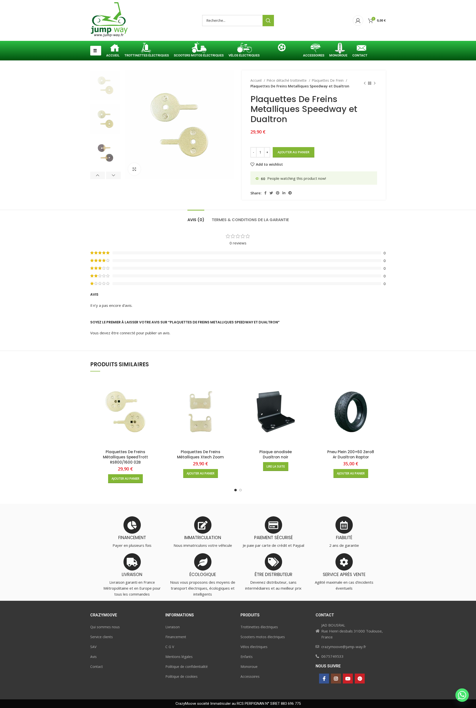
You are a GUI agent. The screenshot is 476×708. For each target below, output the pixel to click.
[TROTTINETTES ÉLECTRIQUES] (146, 48)
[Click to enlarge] (134, 169)
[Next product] (374, 83)
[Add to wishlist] (156, 395)
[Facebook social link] (265, 193)
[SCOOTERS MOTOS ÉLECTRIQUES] (199, 48)
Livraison (172, 627)
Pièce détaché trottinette (287, 80)
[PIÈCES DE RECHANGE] (281, 48)
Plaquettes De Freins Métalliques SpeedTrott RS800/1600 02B (125, 457)
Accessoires (250, 676)
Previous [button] (97, 175)
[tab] (195, 217)
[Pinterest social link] (277, 193)
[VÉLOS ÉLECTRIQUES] (244, 48)
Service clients (101, 636)
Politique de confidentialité (186, 666)
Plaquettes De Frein (328, 80)
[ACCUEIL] (112, 48)
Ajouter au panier (293, 152)
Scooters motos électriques (262, 636)
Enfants (246, 656)
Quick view (156, 384)
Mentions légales (179, 656)
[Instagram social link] (336, 678)
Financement (175, 636)
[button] (95, 50)
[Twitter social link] (271, 193)
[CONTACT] (359, 48)
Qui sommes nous (105, 627)
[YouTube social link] (348, 678)
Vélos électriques (254, 646)
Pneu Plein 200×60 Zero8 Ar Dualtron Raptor (350, 454)
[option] (105, 85)
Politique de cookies (181, 676)
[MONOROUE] (338, 48)
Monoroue (249, 666)
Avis (93, 656)
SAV (93, 646)
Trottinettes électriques (259, 627)
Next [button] (113, 175)
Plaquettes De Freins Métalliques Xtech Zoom (200, 454)
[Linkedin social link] (284, 193)
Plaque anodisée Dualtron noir (275, 454)
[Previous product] (364, 83)
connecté (127, 332)
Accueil (256, 80)
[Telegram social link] (290, 193)
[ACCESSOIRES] (313, 48)
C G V (169, 646)
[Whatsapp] (462, 695)
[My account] (358, 21)
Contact (96, 666)
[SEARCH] (268, 20)
